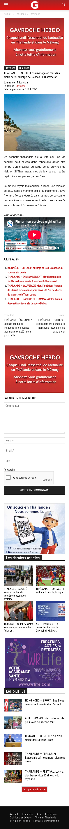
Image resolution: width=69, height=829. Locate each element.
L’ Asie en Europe (20, 821)
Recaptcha (9, 469)
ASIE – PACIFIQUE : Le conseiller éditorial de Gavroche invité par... (47, 627)
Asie (39, 814)
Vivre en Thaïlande (45, 817)
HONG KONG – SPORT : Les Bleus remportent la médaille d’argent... (44, 702)
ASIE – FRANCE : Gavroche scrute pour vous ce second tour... (44, 720)
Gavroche (21, 85)
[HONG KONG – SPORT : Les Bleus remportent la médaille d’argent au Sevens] (13, 705)
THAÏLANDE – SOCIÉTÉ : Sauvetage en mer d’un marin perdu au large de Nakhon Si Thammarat (32, 75)
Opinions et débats (21, 817)
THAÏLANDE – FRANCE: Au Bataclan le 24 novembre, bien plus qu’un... (45, 757)
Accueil (8, 13)
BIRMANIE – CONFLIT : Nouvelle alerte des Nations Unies (44, 738)
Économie (51, 814)
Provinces (35, 13)
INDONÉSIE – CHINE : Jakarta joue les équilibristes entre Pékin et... (18, 627)
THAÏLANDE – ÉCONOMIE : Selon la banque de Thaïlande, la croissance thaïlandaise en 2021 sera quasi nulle (18, 327)
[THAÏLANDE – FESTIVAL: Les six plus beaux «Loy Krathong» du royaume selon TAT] (13, 776)
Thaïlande (20, 13)
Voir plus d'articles (33, 789)
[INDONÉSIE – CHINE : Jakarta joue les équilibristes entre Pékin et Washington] (18, 611)
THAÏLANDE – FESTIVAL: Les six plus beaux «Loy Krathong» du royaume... (44, 775)
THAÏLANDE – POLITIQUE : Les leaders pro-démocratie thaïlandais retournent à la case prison (50, 325)
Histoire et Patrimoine (46, 821)
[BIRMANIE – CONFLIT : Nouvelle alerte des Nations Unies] (13, 740)
